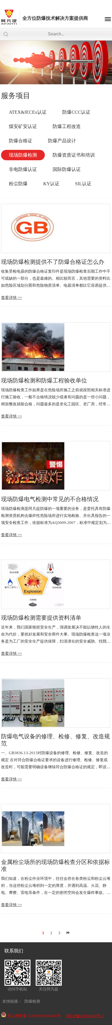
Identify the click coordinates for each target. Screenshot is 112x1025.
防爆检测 (32, 1001)
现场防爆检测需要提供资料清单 (41, 617)
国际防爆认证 (67, 169)
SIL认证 (83, 183)
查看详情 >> (11, 298)
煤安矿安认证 (23, 126)
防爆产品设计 (62, 140)
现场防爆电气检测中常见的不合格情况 (49, 499)
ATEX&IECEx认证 (28, 112)
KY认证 (51, 183)
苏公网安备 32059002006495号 (33, 1016)
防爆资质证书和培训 (74, 155)
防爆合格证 (20, 140)
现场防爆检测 (23, 155)
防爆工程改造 (67, 126)
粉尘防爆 (18, 183)
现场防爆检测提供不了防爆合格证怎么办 (52, 262)
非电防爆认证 (23, 169)
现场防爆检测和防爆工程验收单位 (44, 380)
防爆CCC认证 (76, 112)
